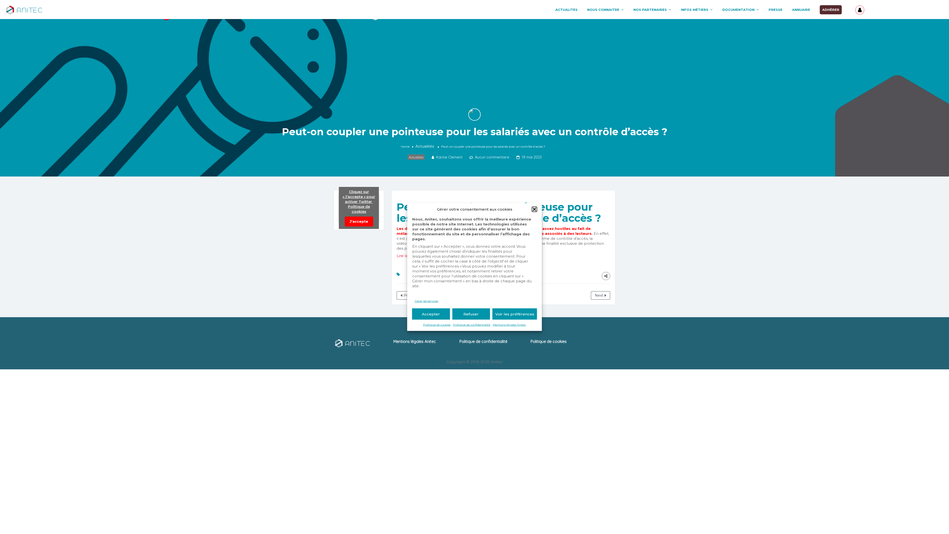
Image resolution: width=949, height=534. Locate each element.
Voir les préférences (514, 314)
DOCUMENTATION (738, 10)
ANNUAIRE (801, 10)
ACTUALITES (566, 10)
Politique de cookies (437, 325)
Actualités (424, 146)
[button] (534, 209)
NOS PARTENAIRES (650, 10)
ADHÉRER (830, 10)
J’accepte (359, 221)
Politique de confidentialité (471, 325)
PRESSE (775, 10)
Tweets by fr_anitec (359, 208)
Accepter (431, 314)
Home (405, 146)
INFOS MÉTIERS (694, 10)
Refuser (471, 314)
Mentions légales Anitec (509, 325)
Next (599, 295)
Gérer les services (426, 301)
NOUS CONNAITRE (603, 10)
